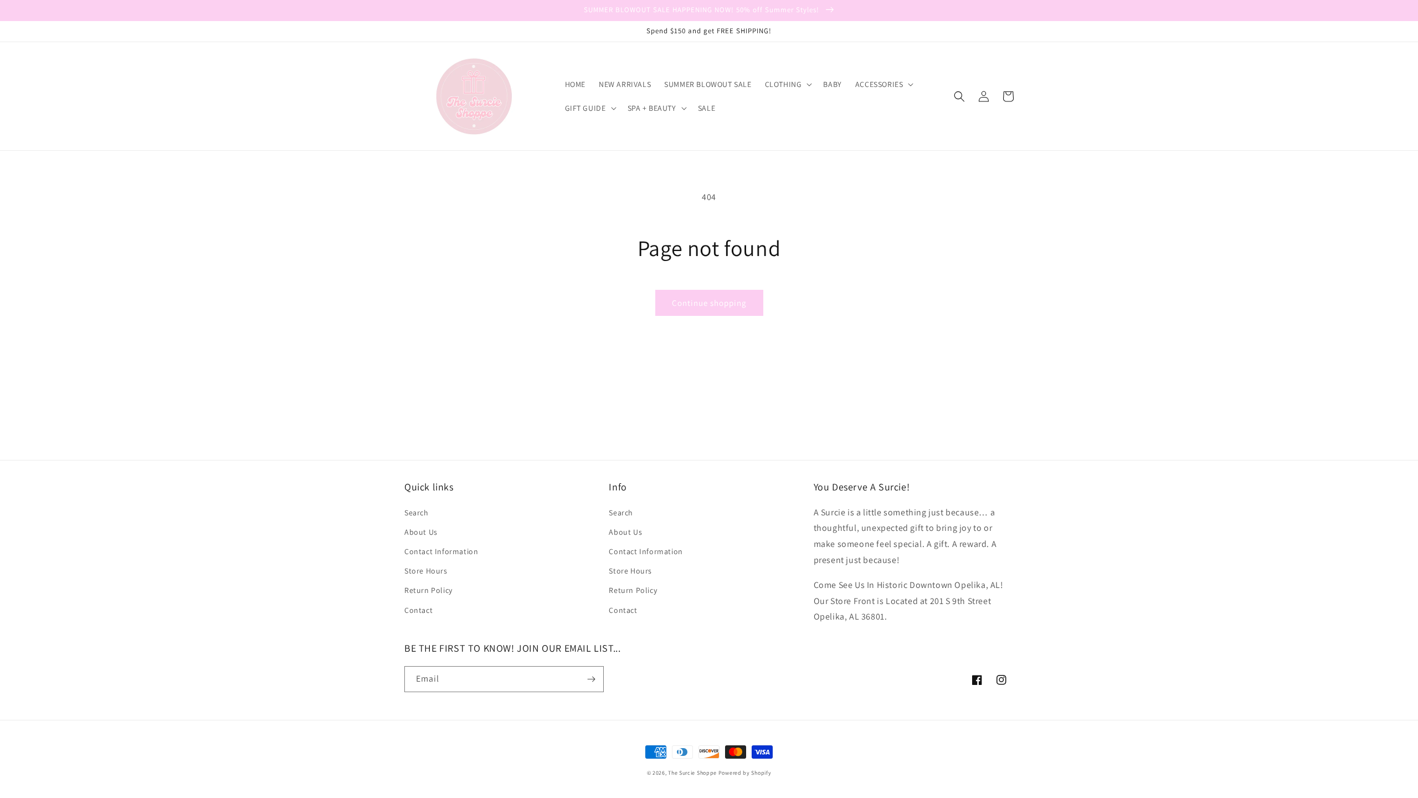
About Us (421, 532)
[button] (787, 84)
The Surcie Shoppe (692, 772)
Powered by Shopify (745, 772)
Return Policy (428, 590)
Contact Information (441, 551)
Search (416, 513)
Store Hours (426, 571)
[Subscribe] (591, 679)
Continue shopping (709, 303)
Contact (418, 610)
